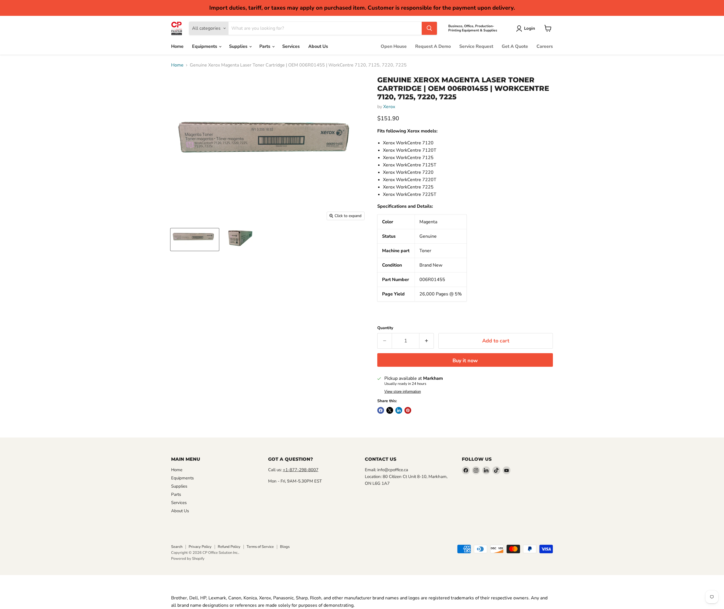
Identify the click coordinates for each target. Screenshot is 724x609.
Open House (394, 46)
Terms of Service (260, 546)
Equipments (205, 46)
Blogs (285, 546)
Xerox (389, 107)
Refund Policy (229, 546)
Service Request (476, 46)
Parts (265, 46)
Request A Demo (433, 46)
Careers (544, 46)
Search (176, 546)
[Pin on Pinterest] (407, 410)
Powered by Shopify (187, 558)
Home (177, 46)
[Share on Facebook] (380, 410)
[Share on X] (389, 410)
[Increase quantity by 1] (426, 341)
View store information (402, 392)
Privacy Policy (200, 546)
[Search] (429, 28)
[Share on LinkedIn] (398, 410)
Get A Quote (515, 46)
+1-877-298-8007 (300, 470)
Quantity (385, 328)
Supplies (239, 46)
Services (291, 46)
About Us (318, 46)
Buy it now (465, 360)
